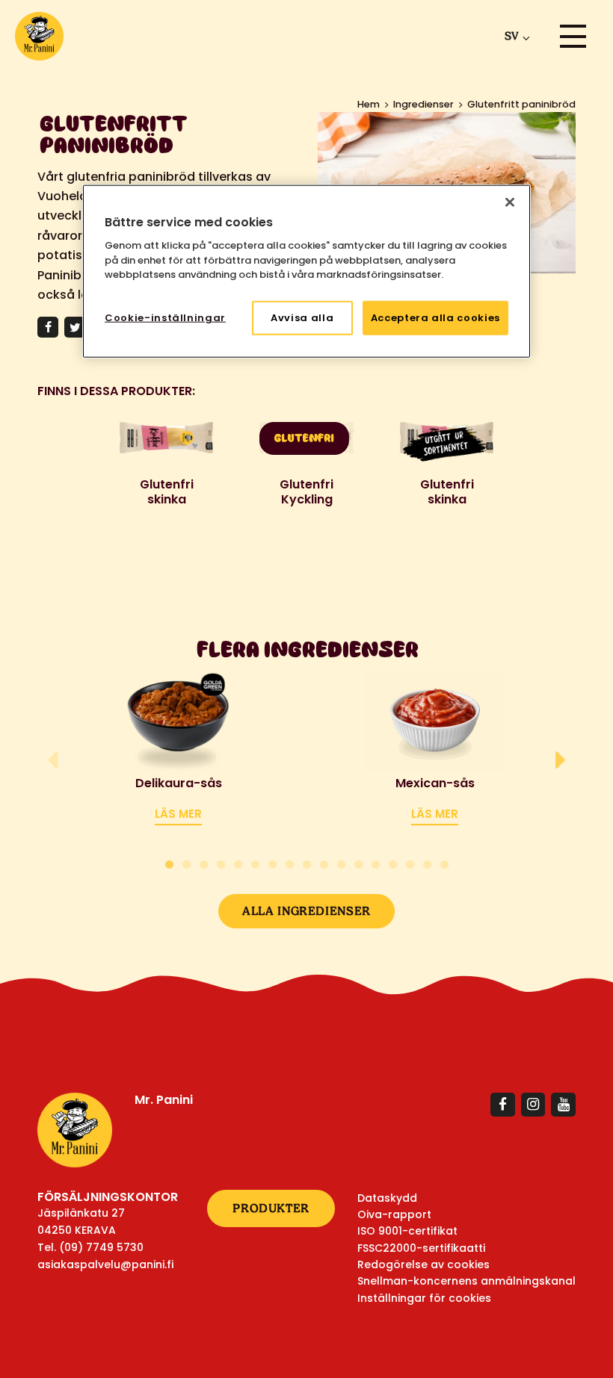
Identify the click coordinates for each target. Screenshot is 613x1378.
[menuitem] (514, 36)
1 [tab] (169, 862)
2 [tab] (186, 862)
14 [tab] (393, 862)
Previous (52, 760)
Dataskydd (387, 1198)
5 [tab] (238, 862)
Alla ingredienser (306, 911)
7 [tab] (272, 862)
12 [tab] (358, 862)
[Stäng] (509, 201)
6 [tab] (255, 862)
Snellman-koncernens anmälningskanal (466, 1280)
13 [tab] (376, 862)
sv (511, 36)
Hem (368, 104)
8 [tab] (290, 862)
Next (561, 760)
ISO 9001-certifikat (407, 1230)
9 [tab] (307, 862)
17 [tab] (444, 862)
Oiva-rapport (394, 1214)
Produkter (270, 1208)
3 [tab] (204, 862)
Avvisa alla (302, 317)
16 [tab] (427, 862)
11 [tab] (341, 862)
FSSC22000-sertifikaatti (421, 1248)
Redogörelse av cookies (423, 1264)
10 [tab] (324, 862)
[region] (306, 271)
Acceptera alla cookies (435, 317)
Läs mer (178, 814)
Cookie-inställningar (165, 317)
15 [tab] (410, 862)
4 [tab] (221, 862)
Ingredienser (423, 104)
